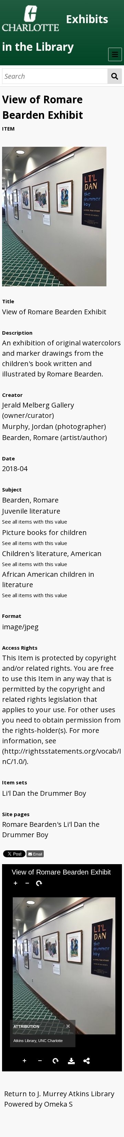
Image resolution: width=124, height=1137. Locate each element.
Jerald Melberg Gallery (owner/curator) (38, 410)
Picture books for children (44, 532)
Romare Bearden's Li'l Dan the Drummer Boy (51, 829)
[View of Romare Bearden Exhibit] (54, 283)
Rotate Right (56, 1061)
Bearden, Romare (30, 500)
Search (115, 76)
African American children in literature (48, 579)
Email (37, 854)
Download (71, 1061)
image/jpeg (20, 626)
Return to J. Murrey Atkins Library (59, 1093)
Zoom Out (40, 1061)
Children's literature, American (52, 553)
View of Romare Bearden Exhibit (54, 311)
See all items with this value (34, 521)
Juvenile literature (31, 511)
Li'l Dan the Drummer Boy (44, 793)
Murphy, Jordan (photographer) (54, 426)
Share (87, 1061)
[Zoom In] (15, 883)
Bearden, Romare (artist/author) (54, 437)
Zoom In (25, 1061)
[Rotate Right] (39, 883)
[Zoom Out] (27, 883)
